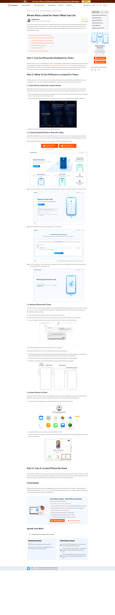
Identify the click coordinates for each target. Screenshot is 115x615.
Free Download (101, 58)
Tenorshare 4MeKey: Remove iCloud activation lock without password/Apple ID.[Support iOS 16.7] (74, 556)
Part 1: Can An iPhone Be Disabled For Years (40, 35)
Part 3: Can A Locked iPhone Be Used (38, 51)
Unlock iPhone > (36, 10)
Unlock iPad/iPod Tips (97, 23)
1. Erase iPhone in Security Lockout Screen (41, 40)
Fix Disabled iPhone (96, 17)
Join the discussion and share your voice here (42, 534)
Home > (30, 10)
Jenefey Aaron (35, 19)
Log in (105, 5)
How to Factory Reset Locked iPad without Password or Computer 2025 (42, 547)
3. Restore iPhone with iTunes (38, 45)
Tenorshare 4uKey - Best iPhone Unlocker (66, 499)
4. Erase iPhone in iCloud (37, 48)
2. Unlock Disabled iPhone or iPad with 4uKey (42, 43)
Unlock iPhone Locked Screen (99, 15)
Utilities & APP (51, 5)
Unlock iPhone (47, 21)
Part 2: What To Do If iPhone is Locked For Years (41, 38)
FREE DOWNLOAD (58, 520)
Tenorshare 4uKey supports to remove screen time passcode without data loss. (74, 545)
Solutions (69, 5)
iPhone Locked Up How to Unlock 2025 (41, 544)
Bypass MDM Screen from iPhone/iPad (60, 510)
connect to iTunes (33, 310)
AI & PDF (61, 5)
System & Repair (26, 5)
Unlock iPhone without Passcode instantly (61, 503)
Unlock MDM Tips (96, 25)
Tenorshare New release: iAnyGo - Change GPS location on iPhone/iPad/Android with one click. (74, 550)
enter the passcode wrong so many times (60, 65)
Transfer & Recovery (39, 5)
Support (88, 5)
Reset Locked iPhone (97, 20)
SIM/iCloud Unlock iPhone (98, 28)
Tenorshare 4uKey (35, 138)
